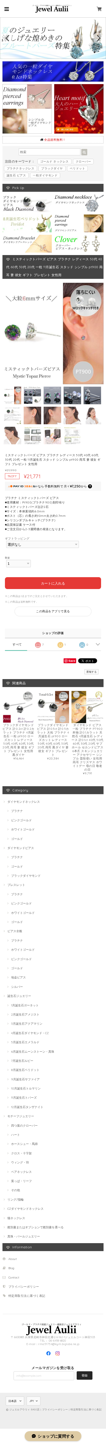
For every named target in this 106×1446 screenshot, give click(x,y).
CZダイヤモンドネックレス (25, 1208)
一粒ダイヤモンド (45, 175)
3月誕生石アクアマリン (26, 1023)
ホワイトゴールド (23, 829)
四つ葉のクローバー (24, 1125)
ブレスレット (16, 885)
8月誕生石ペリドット (25, 1070)
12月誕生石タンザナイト (27, 1107)
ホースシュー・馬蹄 (24, 1144)
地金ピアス (18, 977)
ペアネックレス (21, 1172)
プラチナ (17, 811)
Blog (11, 1268)
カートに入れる (53, 583)
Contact (13, 1277)
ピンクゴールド (21, 820)
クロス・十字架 (21, 1153)
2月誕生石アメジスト (25, 1014)
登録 (85, 1375)
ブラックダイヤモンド (26, 875)
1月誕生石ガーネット (25, 1005)
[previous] (7, 38)
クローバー (83, 161)
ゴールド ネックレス (54, 161)
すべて (17, 644)
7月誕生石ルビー (22, 1061)
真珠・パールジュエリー (23, 1236)
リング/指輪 (15, 1199)
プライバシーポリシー (23, 1286)
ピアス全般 (14, 931)
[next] (98, 38)
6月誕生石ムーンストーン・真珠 (32, 1051)
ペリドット (77, 168)
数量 (7, 557)
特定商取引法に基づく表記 (26, 1296)
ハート (15, 1135)
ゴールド (17, 839)
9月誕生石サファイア (25, 1079)
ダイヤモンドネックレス (23, 802)
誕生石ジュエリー (19, 996)
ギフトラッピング (17, 538)
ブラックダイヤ (52, 168)
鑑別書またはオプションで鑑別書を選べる (35, 1227)
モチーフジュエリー (20, 1116)
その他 (15, 1190)
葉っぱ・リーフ (21, 1181)
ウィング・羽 (20, 1162)
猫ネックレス (16, 1218)
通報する (91, 671)
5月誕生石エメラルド (25, 1042)
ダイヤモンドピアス (20, 848)
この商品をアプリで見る (53, 611)
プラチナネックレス (20, 168)
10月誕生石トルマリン (26, 1088)
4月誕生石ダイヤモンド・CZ (30, 1033)
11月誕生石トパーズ (24, 1097)
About (12, 1259)
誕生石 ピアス (16, 175)
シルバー (17, 987)
